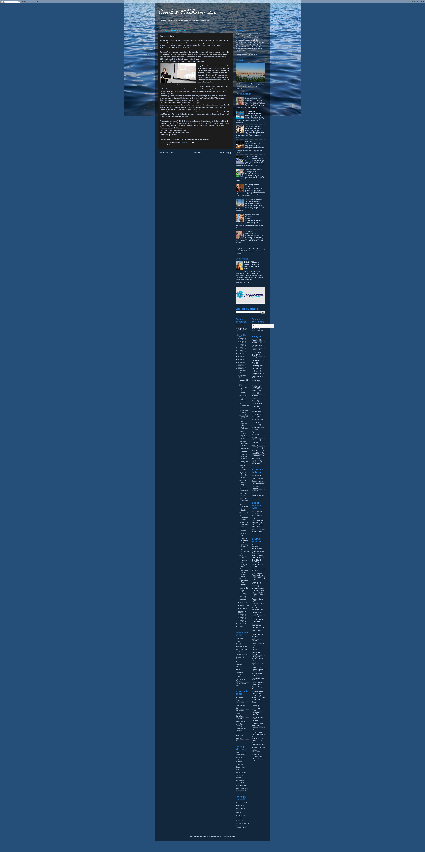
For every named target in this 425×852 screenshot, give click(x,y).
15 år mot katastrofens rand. (244, 517)
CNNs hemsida (257, 478)
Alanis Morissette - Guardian (258, 552)
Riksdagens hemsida (256, 487)
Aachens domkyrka (239, 761)
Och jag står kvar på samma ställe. (244, 483)
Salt (237, 708)
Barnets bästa (257, 345)
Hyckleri (255, 368)
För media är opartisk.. (244, 462)
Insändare (255, 371)
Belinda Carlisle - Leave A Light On (258, 556)
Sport (254, 422)
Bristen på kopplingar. (244, 500)
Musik (254, 398)
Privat (254, 409)
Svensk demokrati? (251, 111)
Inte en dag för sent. (243, 494)
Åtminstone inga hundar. (243, 467)
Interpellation (256, 373)
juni (241, 594)
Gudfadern (239, 735)
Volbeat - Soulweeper (256, 751)
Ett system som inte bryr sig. (243, 456)
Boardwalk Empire (242, 649)
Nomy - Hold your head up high (258, 683)
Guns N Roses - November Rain (257, 609)
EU (253, 358)
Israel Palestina (257, 376)
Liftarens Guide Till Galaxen (241, 729)
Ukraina (255, 440)
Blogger (232, 836)
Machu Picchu (241, 772)
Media (254, 390)
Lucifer (238, 641)
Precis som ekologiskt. (244, 489)
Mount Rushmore (242, 783)
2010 (240, 626)
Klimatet (255, 381)
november (243, 375)
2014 (240, 615)
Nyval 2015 (256, 403)
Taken (238, 676)
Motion (254, 396)
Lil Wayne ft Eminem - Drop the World (257, 658)
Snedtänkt (255, 419)
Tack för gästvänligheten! (244, 544)
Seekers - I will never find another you (258, 734)
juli (241, 591)
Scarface (239, 719)
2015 (240, 612)
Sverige (254, 425)
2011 (240, 623)
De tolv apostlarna (242, 788)
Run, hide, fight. (250, 141)
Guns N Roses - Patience (257, 613)
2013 (240, 618)
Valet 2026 (256, 453)
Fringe (238, 669)
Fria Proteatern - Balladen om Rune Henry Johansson (258, 590)
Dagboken (239, 738)
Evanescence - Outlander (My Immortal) (257, 584)
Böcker (254, 350)
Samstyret (255, 414)
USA (253, 442)
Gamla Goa (240, 805)
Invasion (239, 664)
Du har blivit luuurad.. (244, 411)
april (241, 599)
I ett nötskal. (249, 231)
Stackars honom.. (243, 529)
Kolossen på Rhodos (240, 811)
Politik (169, 145)
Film (253, 363)
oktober (243, 380)
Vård (253, 458)
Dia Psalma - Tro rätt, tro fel (258, 565)
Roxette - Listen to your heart (258, 724)
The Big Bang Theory (240, 680)
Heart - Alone (256, 617)
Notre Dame (240, 818)
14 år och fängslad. (251, 156)
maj (241, 597)
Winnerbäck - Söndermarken (257, 755)
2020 (240, 356)
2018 (240, 362)
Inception (239, 733)
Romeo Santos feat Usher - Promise (257, 719)
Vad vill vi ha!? (243, 534)
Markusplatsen (241, 815)
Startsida (197, 152)
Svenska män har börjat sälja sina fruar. (244, 435)
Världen (255, 461)
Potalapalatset (241, 791)
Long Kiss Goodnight (239, 725)
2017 (240, 365)
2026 (240, 339)
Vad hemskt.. (244, 513)
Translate (260, 331)
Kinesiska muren (241, 827)
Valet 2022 (256, 450)
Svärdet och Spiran (240, 658)
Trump (254, 437)
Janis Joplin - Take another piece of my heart (258, 625)
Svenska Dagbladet (255, 491)
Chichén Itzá (240, 767)
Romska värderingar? (244, 405)
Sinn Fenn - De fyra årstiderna (257, 739)
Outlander (239, 638)
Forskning (255, 366)
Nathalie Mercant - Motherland (258, 679)
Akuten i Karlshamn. (244, 551)
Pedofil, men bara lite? (253, 126)
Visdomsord (256, 456)
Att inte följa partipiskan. (244, 416)
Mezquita (239, 757)
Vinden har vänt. (243, 557)
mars (242, 602)
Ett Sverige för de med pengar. (243, 389)
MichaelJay (218, 836)
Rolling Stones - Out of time (257, 713)
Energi (254, 355)
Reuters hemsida (258, 483)
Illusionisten (240, 703)
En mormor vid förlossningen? (244, 563)
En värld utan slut (242, 654)
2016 (240, 368)
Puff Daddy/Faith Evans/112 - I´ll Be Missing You (258, 697)
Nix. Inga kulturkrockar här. (244, 443)
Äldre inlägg (225, 152)
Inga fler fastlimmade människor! (252, 215)
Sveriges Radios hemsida (258, 496)
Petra (238, 770)
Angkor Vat (239, 775)
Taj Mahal (239, 764)
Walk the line (240, 705)
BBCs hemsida (257, 476)
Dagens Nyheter (258, 481)
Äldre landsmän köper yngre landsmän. (244, 425)
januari (242, 608)
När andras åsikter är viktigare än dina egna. (244, 572)
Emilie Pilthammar (187, 12)
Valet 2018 (256, 448)
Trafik (254, 434)
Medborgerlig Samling (256, 387)
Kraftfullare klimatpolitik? (253, 169)
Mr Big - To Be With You (257, 674)
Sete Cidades (240, 808)
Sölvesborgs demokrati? (253, 200)
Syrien (254, 432)
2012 (240, 621)
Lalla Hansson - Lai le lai (257, 640)
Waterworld (240, 711)
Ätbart (254, 463)
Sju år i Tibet (240, 697)
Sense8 (238, 644)
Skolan (254, 417)
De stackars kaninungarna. (244, 524)
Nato (253, 401)
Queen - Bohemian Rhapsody (255, 703)
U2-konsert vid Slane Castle (241, 753)
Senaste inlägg (167, 152)
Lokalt (254, 383)
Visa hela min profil (242, 282)
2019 (240, 359)
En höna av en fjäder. (244, 539)
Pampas (238, 777)
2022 (240, 350)
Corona (254, 352)
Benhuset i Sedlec (242, 803)
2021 (240, 353)
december (243, 370)
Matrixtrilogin (240, 721)
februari (243, 605)
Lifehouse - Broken (256, 648)
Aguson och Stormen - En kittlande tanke (257, 546)
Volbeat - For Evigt (258, 747)
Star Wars (239, 716)
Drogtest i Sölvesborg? (253, 98)
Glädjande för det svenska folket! (243, 475)
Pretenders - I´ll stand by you (257, 692)
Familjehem (256, 360)
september (243, 383)
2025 (240, 342)
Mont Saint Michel (242, 785)
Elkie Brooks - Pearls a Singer (257, 574)
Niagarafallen (240, 780)
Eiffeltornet (239, 820)
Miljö (253, 393)
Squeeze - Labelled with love (258, 744)
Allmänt (254, 343)
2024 (240, 345)
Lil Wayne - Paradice (256, 653)
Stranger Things (241, 646)
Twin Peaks (240, 652)
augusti (242, 588)
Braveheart (239, 741)
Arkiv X (238, 667)
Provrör (254, 411)
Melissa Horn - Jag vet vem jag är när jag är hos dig (258, 669)
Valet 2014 (256, 445)
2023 (240, 347)
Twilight (238, 713)
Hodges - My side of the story (258, 620)
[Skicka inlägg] (192, 142)
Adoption (255, 340)
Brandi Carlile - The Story (257, 561)
